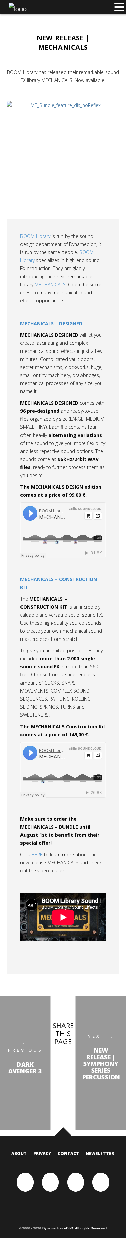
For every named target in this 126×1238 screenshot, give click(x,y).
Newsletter (100, 1153)
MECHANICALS (50, 284)
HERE (37, 854)
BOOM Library (35, 236)
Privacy (42, 1153)
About (19, 1153)
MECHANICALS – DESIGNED (51, 323)
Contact (68, 1153)
